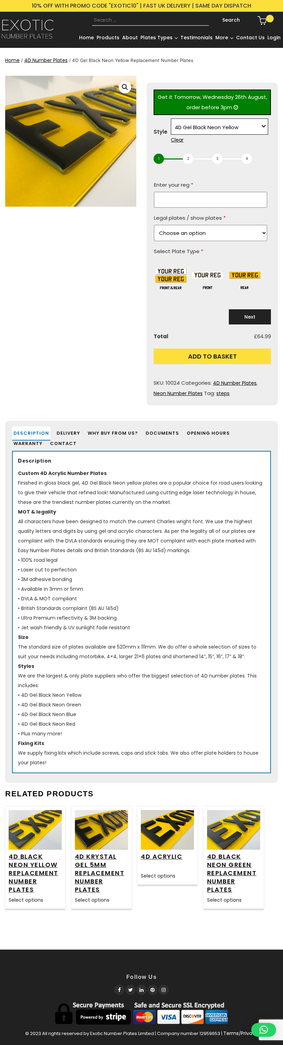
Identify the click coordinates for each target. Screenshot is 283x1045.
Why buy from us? (113, 433)
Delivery (68, 433)
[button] (125, 87)
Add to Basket (212, 356)
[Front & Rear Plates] (171, 275)
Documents (162, 433)
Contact (63, 443)
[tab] (31, 433)
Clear (177, 139)
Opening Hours (208, 433)
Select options (26, 900)
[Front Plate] (208, 275)
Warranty (27, 443)
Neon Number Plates (178, 393)
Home (12, 60)
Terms (231, 1033)
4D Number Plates (46, 60)
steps (223, 393)
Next (249, 316)
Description (31, 433)
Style (160, 131)
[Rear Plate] (244, 275)
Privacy (249, 1033)
